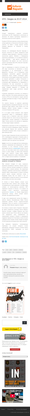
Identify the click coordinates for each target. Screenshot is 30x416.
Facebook (4, 317)
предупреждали (17, 148)
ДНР (11, 249)
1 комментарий (12, 22)
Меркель (21, 249)
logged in (10, 283)
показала (11, 192)
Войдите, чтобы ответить (21, 267)
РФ (13, 252)
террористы (18, 252)
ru (2, 24)
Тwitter (10, 317)
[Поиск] (24, 322)
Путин (4, 252)
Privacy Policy (10, 409)
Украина (24, 252)
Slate (21, 317)
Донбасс (19, 22)
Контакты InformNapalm (21, 409)
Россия (9, 252)
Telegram (16, 317)
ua (5, 24)
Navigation (8, 14)
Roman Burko (23, 233)
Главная (3, 409)
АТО (7, 249)
